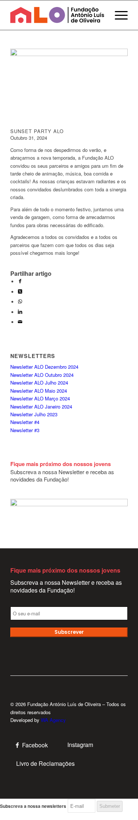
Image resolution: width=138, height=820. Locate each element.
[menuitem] (117, 15)
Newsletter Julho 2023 (33, 414)
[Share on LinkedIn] (20, 312)
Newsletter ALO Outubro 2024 (42, 374)
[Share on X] (20, 291)
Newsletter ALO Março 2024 (40, 398)
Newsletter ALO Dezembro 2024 (44, 366)
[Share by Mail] (20, 322)
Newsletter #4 (24, 421)
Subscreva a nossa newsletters (33, 806)
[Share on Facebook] (20, 281)
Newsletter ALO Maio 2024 (38, 390)
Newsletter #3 (24, 430)
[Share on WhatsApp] (20, 301)
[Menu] (117, 15)
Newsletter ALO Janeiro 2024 (41, 406)
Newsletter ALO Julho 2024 (39, 382)
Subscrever (69, 632)
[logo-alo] (57, 15)
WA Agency (53, 719)
